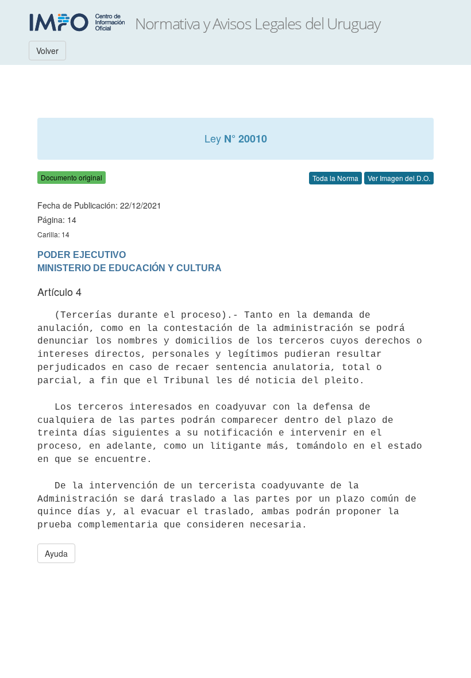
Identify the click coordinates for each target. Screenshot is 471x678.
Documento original (71, 177)
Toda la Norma (335, 178)
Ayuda (56, 553)
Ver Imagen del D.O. (399, 178)
